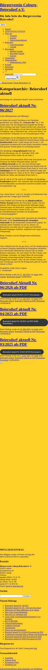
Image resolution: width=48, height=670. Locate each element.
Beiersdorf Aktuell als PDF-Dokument (30, 301)
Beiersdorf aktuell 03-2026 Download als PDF (23, 639)
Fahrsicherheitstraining (14, 623)
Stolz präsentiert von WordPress (29, 669)
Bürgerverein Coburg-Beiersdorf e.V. (19, 7)
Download (4, 360)
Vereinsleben (10, 58)
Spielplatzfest (10, 628)
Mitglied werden (16, 51)
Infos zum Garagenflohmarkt (16, 612)
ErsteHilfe (9, 69)
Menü (3, 25)
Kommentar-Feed (12, 662)
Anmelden (9, 658)
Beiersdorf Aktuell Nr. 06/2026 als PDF (18, 285)
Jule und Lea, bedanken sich (16, 614)
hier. (35, 648)
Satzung (13, 38)
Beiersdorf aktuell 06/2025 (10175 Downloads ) (21, 295)
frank (36, 275)
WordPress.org (10, 665)
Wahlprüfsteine (11, 60)
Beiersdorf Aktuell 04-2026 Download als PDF (23, 637)
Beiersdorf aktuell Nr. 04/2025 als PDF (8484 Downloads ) (20, 322)
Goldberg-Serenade (12, 626)
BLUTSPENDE (11, 621)
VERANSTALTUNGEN (15, 31)
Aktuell (8, 29)
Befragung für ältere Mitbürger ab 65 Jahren (22, 610)
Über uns (8, 34)
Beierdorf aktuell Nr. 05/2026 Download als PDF (24, 632)
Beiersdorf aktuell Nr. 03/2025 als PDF (18, 341)
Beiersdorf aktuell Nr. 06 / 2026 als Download (23, 608)
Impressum (9, 67)
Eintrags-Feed (10, 660)
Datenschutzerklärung (18, 40)
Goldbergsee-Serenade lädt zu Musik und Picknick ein (26, 634)
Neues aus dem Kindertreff (15, 630)
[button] (6, 72)
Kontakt (8, 65)
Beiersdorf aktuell (14, 277)
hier (30, 554)
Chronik (13, 47)
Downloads (9, 49)
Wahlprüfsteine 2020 (18, 62)
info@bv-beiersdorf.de (14, 586)
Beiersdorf (9, 42)
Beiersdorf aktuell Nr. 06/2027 (17, 606)
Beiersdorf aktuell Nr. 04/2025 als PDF (18, 311)
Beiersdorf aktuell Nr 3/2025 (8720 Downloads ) (22, 352)
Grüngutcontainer (17, 45)
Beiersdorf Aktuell (17, 53)
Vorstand (13, 36)
